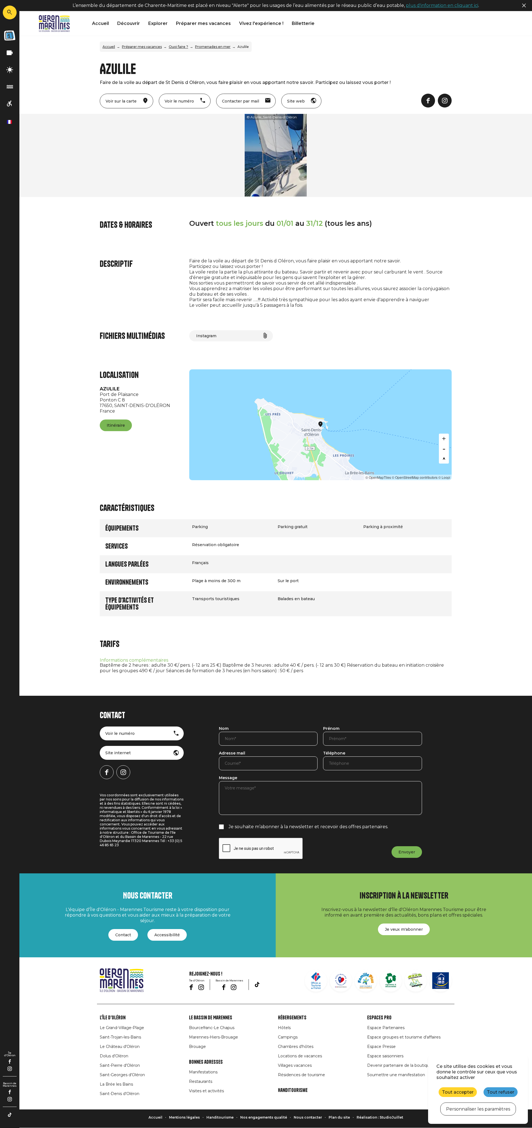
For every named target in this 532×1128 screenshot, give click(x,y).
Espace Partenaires (386, 1028)
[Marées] (10, 87)
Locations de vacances (300, 1056)
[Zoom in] (444, 439)
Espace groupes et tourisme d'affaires (404, 1037)
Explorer (158, 23)
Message (228, 778)
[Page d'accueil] (54, 23)
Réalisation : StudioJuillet (380, 1117)
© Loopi (444, 477)
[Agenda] (9, 35)
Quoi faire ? (178, 47)
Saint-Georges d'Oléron (122, 1075)
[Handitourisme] (10, 103)
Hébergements (292, 1017)
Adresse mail (232, 753)
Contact (123, 934)
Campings (288, 1037)
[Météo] (10, 70)
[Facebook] (10, 1061)
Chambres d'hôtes (295, 1046)
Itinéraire (116, 425)
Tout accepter (458, 1092)
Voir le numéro (120, 733)
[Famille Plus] (366, 981)
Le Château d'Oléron (120, 1046)
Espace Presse (381, 1046)
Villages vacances (295, 1065)
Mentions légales (184, 1117)
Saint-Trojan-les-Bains (120, 1037)
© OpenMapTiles (378, 477)
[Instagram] (9, 1068)
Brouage (197, 1046)
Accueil (100, 23)
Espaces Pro (379, 1017)
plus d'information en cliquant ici (442, 5)
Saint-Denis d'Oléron (119, 1094)
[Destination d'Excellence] (341, 981)
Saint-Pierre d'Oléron (120, 1065)
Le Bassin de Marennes (210, 1017)
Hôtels (284, 1028)
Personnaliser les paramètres (478, 1109)
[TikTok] (9, 1114)
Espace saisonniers (385, 1056)
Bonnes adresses (206, 1062)
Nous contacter (308, 1117)
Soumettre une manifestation (396, 1075)
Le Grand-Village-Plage (122, 1028)
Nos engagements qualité (263, 1117)
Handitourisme (293, 1090)
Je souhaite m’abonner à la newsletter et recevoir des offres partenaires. (308, 826)
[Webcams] (10, 53)
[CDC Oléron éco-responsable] (416, 981)
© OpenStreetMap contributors (415, 477)
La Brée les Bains (116, 1084)
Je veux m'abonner (404, 929)
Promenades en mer (213, 47)
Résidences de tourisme (301, 1075)
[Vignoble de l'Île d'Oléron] (391, 981)
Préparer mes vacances (203, 23)
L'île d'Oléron (113, 1017)
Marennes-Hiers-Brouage (213, 1037)
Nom (224, 729)
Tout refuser (500, 1092)
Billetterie (303, 23)
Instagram (206, 335)
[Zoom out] (444, 449)
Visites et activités (206, 1091)
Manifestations (203, 1072)
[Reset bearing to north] (444, 459)
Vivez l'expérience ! (261, 23)
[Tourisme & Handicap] (440, 981)
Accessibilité (167, 934)
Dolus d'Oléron (114, 1056)
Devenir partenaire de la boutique (399, 1065)
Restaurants (200, 1081)
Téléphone (334, 753)
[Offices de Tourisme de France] (316, 981)
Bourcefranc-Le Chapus (211, 1028)
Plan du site (339, 1117)
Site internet (118, 752)
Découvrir (128, 23)
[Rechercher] (10, 12)
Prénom (331, 729)
